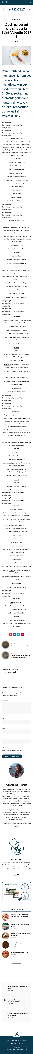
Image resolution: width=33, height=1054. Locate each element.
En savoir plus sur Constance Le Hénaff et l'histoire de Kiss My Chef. (16, 824)
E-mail (3, 728)
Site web (4, 738)
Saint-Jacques (5, 236)
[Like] (10, 634)
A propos (8, 1040)
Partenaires (13, 1043)
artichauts (11, 570)
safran (25, 236)
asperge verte (19, 180)
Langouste (7, 364)
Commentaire (5, 701)
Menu (30, 9)
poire (29, 276)
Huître (11, 602)
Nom (3, 718)
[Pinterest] (22, 634)
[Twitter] (18, 634)
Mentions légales (16, 1040)
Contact (25, 1040)
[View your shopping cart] (30, 2)
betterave (27, 184)
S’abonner (20, 1043)
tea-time (11, 142)
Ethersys (18, 1047)
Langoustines (5, 227)
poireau (24, 418)
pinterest (6, 2)
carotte (14, 333)
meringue (23, 576)
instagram (3, 2)
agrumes (14, 286)
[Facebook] (14, 634)
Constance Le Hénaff (16, 784)
